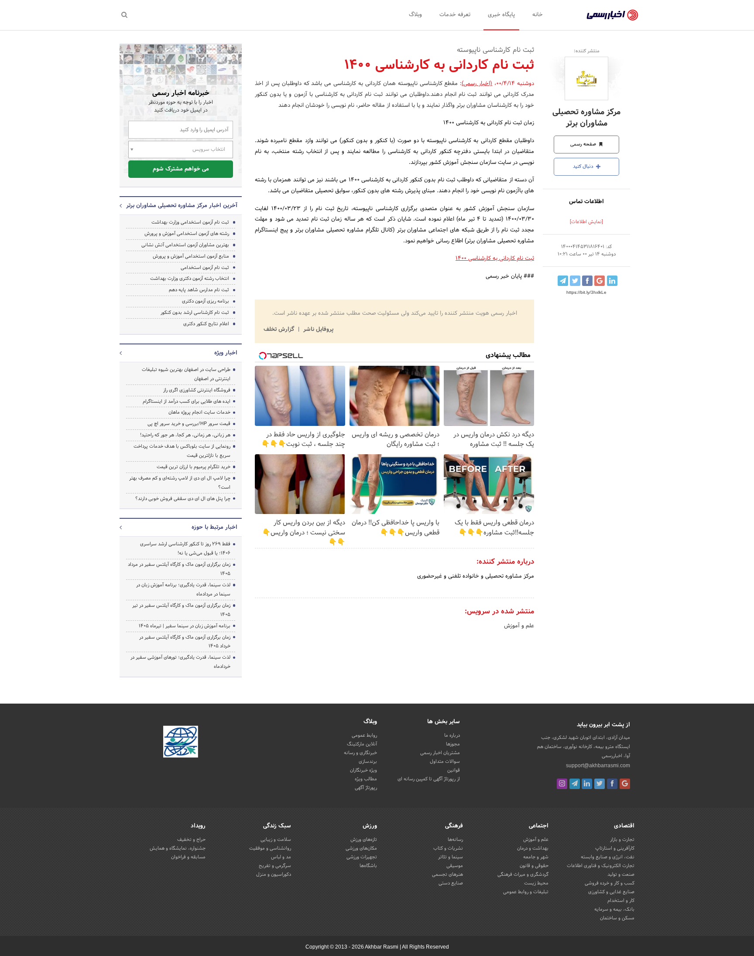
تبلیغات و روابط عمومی (525, 892)
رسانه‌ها (455, 840)
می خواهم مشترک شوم (181, 169)
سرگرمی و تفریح (275, 866)
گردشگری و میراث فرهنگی (522, 874)
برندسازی (368, 761)
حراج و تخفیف (191, 840)
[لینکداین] (587, 784)
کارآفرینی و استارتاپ (614, 848)
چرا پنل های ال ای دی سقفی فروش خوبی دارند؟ (182, 499)
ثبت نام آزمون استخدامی (205, 268)
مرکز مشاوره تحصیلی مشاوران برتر (586, 117)
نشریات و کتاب (448, 848)
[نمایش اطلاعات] (586, 222)
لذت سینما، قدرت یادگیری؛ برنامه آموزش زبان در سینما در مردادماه (183, 589)
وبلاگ (415, 15)
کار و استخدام (620, 901)
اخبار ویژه (225, 353)
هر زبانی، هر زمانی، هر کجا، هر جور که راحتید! (185, 435)
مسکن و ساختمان (617, 918)
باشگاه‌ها (368, 866)
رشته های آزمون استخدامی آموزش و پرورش (186, 234)
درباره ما (452, 735)
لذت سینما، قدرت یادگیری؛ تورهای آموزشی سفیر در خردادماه (180, 661)
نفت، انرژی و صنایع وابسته (607, 857)
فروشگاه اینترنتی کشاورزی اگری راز (196, 390)
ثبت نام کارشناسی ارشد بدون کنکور (195, 312)
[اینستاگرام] (562, 784)
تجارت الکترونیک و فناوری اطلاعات (600, 866)
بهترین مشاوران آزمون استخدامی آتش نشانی (185, 245)
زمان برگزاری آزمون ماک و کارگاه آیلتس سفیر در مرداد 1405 (179, 569)
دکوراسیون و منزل (273, 874)
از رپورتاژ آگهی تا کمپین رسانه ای (429, 779)
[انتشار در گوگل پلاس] (599, 281)
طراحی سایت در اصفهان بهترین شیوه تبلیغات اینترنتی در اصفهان (186, 374)
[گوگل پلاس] (625, 784)
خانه (537, 15)
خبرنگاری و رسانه (360, 753)
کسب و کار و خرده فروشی (609, 883)
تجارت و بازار (622, 840)
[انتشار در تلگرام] (563, 281)
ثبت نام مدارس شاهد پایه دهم (199, 290)
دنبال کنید (584, 166)
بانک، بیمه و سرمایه (614, 909)
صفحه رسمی (583, 144)
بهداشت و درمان (532, 848)
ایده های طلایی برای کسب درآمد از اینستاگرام (186, 401)
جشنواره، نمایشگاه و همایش (178, 848)
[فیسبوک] (612, 784)
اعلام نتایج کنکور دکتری (206, 324)
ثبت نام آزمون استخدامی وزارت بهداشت (190, 222)
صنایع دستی (451, 883)
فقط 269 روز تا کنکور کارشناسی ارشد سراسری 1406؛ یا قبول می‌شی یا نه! (185, 548)
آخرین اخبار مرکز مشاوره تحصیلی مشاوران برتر (181, 206)
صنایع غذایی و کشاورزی (611, 892)
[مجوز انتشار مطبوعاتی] (180, 743)
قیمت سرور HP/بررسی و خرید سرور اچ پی (188, 424)
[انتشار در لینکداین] (612, 281)
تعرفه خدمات (454, 15)
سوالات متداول (445, 761)
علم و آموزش (519, 626)
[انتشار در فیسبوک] (587, 281)
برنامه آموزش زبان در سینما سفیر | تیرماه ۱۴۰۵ (184, 626)
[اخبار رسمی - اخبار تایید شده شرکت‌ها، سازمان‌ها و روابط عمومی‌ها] (612, 15)
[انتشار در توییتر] (575, 281)
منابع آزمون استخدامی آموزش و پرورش (191, 256)
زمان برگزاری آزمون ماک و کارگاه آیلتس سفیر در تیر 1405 (181, 610)
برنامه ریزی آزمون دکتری (205, 301)
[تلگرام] (574, 784)
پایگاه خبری (501, 15)
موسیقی (454, 866)
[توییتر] (599, 784)
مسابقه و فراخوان (188, 857)
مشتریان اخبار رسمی (440, 753)
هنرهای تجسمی (447, 874)
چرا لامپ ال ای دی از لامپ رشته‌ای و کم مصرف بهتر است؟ (179, 482)
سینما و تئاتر (450, 857)
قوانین (453, 770)
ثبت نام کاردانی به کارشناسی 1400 (495, 258)
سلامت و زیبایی (275, 840)
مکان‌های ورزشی (361, 848)
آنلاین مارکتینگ (362, 744)
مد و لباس (281, 857)
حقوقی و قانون (534, 866)
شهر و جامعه (535, 857)
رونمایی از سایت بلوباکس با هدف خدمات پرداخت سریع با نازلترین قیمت (182, 450)
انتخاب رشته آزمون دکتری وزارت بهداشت (189, 278)
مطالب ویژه (366, 779)
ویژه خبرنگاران (363, 770)
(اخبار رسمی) (477, 83)
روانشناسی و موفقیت (270, 848)
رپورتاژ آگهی (366, 788)
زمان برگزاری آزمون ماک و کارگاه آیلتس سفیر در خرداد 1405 (184, 641)
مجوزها (453, 744)
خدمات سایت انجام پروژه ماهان (199, 412)
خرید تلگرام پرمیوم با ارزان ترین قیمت (193, 467)
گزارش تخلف (280, 329)
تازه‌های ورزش (363, 840)
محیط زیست (536, 883)
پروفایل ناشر (317, 329)
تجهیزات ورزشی (361, 857)
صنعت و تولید (620, 874)
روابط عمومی (364, 735)
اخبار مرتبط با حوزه (214, 527)
